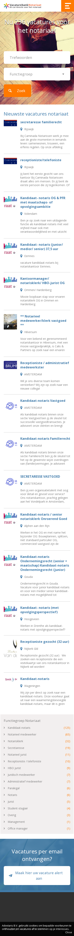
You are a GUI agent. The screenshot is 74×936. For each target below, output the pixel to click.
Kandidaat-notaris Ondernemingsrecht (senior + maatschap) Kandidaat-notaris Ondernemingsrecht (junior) (44, 563)
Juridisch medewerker (21, 775)
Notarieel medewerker (22, 734)
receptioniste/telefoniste (40, 160)
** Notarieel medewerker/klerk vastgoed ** (43, 320)
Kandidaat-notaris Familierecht (45, 438)
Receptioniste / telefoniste (24, 761)
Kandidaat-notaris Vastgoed (42, 400)
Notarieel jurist (17, 754)
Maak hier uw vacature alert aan (39, 875)
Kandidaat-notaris (34, 679)
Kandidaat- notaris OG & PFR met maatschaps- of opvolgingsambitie (42, 202)
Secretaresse (16, 748)
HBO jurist (14, 768)
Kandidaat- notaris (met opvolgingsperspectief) (39, 609)
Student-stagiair (18, 808)
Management (16, 822)
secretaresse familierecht (41, 122)
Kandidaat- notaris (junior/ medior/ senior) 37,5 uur (41, 246)
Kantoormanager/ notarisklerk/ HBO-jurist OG (42, 280)
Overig (12, 815)
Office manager (18, 828)
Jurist (11, 801)
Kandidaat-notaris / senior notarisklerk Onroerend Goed (43, 516)
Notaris (12, 795)
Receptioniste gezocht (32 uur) (44, 641)
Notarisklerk (15, 741)
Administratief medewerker (25, 781)
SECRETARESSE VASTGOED (40, 476)
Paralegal (14, 788)
